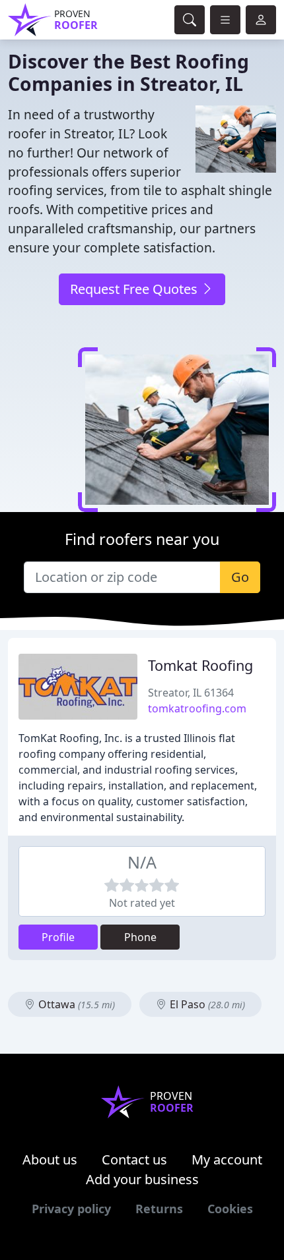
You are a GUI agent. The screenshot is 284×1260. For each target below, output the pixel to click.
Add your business (142, 1179)
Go (240, 577)
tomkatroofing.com (197, 708)
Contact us (134, 1159)
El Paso (206, 1004)
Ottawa (75, 1004)
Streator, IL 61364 (191, 692)
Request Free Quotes (135, 289)
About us (49, 1159)
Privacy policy (71, 1209)
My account (227, 1159)
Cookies (230, 1209)
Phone (140, 937)
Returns (159, 1209)
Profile (58, 937)
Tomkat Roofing (200, 665)
